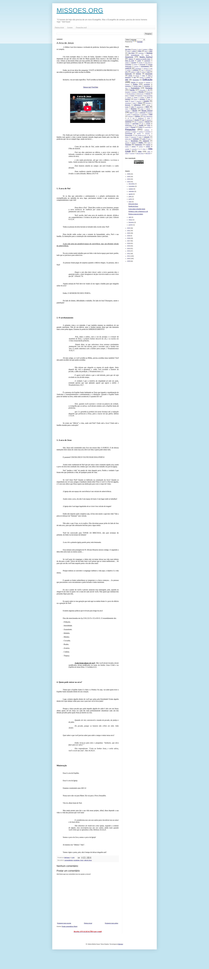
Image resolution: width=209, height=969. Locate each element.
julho (130, 196)
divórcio (137, 75)
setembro (132, 191)
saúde (143, 139)
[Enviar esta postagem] (78, 857)
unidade (148, 146)
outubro (131, 189)
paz (142, 123)
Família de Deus (133, 206)
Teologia (128, 144)
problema (147, 129)
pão (135, 121)
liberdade (148, 103)
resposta (147, 133)
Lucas (126, 107)
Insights (146, 101)
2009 (129, 261)
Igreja (126, 101)
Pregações (130, 129)
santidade (136, 139)
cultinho (133, 72)
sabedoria (133, 137)
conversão (142, 64)
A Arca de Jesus (133, 204)
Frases (132, 95)
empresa (127, 84)
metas (141, 108)
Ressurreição (128, 135)
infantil (132, 101)
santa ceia (128, 139)
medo (126, 108)
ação (139, 49)
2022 (129, 228)
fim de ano (149, 92)
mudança (150, 112)
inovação (139, 101)
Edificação (147, 79)
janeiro (131, 225)
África (150, 49)
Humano (127, 99)
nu (128, 118)
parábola (140, 121)
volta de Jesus (88, 860)
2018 (129, 238)
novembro (132, 186)
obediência (141, 118)
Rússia (127, 137)
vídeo (140, 151)
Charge (140, 62)
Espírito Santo (137, 86)
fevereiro (131, 222)
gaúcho (129, 97)
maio (130, 202)
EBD (126, 80)
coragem (136, 66)
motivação (142, 112)
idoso (149, 99)
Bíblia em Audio (129, 60)
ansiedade (141, 53)
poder (148, 125)
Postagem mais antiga (111, 923)
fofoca (126, 95)
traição (127, 146)
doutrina (142, 77)
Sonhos (134, 142)
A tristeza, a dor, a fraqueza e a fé (138, 211)
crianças (146, 68)
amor (150, 51)
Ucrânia (141, 146)
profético (134, 131)
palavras (149, 120)
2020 (129, 233)
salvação (146, 137)
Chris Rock (147, 62)
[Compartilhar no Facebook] (88, 858)
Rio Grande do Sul (140, 135)
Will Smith (148, 153)
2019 (129, 236)
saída (140, 137)
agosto (131, 194)
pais (143, 120)
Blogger (120, 944)
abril (130, 217)
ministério (127, 110)
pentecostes (128, 125)
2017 (129, 241)
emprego (148, 82)
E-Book (148, 77)
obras (148, 118)
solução (127, 142)
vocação (132, 153)
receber (139, 133)
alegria (134, 51)
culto (138, 72)
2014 (129, 248)
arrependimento (69, 860)
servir (149, 139)
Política (140, 127)
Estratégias (147, 86)
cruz (142, 70)
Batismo (131, 59)
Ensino (135, 84)
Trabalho (148, 144)
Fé (148, 90)
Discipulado (148, 73)
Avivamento (129, 57)
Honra (148, 97)
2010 (129, 258)
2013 (129, 251)
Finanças (148, 93)
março (131, 220)
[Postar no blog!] (84, 858)
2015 (129, 246)
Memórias (134, 109)
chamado (133, 62)
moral (130, 112)
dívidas (130, 75)
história (135, 97)
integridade (128, 103)
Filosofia (141, 92)
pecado (148, 123)
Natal (150, 114)
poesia (127, 127)
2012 (129, 253)
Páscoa (147, 121)
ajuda (128, 51)
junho (130, 199)
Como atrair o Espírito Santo (136, 209)
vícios (144, 149)
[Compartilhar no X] (86, 858)
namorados (144, 114)
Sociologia (134, 141)
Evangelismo (135, 88)
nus (133, 118)
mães (132, 107)
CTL (126, 72)
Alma (139, 51)
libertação (127, 105)
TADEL (140, 142)
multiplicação (136, 114)
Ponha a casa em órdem (135, 214)
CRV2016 (148, 70)
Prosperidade (128, 133)
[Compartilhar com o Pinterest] (90, 858)
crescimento (138, 68)
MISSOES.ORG (80, 10)
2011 (129, 256)
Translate (139, 42)
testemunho (138, 144)
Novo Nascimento (147, 116)
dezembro (132, 184)
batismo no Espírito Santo (143, 59)
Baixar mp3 (87, 87)
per (135, 125)
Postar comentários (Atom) (69, 926)
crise (151, 68)
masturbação (140, 107)
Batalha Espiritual (146, 57)
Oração (137, 120)
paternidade (135, 123)
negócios (130, 116)
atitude (147, 55)
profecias (127, 131)
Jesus (81, 860)
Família (132, 90)
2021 (129, 230)
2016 (129, 243)
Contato (70, 27)
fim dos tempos (131, 93)
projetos (141, 131)
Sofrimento (146, 141)
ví (139, 149)
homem (142, 97)
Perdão (141, 125)
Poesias (133, 127)
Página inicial (59, 27)
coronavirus (145, 66)
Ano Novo (131, 53)
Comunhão (128, 64)
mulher (128, 114)
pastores (127, 123)
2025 (129, 176)
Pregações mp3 (81, 27)
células (127, 62)
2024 (129, 179)
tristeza (134, 146)
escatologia (76, 860)
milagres (148, 108)
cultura (143, 72)
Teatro (149, 142)
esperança (128, 86)
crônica (129, 70)
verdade (127, 149)
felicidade (127, 92)
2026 (129, 174)
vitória (126, 153)
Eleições (133, 82)
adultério (145, 49)
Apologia (149, 53)
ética (126, 88)
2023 (129, 181)
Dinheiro (138, 73)
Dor (135, 77)
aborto (134, 49)
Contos (135, 64)
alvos (146, 51)
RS (149, 135)
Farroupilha (142, 90)
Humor (135, 99)
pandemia (128, 121)
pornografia (148, 127)
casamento (147, 60)
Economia (136, 80)
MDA (147, 107)
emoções (141, 82)
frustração (139, 95)
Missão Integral (147, 110)
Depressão (128, 73)
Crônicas (135, 70)
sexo (126, 140)
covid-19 (128, 68)
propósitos (148, 131)
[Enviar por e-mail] (82, 858)
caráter (139, 60)
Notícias (137, 116)
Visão (148, 151)
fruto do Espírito (148, 95)
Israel (134, 103)
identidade (142, 99)
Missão (134, 110)
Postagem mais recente (64, 923)
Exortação (148, 88)
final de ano (140, 93)
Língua (148, 105)
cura (148, 72)
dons (143, 75)
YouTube (95, 87)
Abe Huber (128, 49)
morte (136, 112)
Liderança (137, 105)
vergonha (134, 149)
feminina (134, 92)
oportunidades (128, 120)
